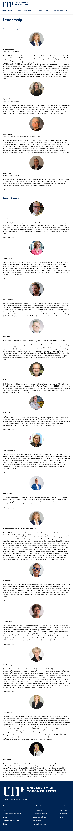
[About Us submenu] (16, 10)
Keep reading (9, 190)
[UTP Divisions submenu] (68, 10)
